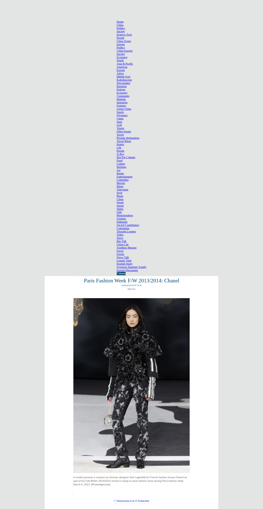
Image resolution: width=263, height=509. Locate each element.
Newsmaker (123, 83)
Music (120, 186)
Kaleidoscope (124, 79)
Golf (119, 125)
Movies (121, 183)
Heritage (121, 167)
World (120, 60)
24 (139, 501)
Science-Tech (124, 34)
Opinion (121, 105)
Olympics (122, 115)
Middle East (123, 76)
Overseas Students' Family (132, 267)
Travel (120, 134)
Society (121, 31)
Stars (119, 121)
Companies (123, 96)
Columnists (123, 228)
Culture (121, 163)
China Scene (124, 41)
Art (118, 170)
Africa (120, 73)
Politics (121, 28)
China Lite (123, 244)
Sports (120, 112)
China (120, 25)
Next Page (144, 501)
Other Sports (124, 131)
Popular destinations (128, 137)
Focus (120, 250)
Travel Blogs (124, 141)
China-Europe (125, 50)
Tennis (120, 128)
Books (120, 173)
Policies (121, 89)
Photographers (125, 215)
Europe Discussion (127, 270)
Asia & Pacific (125, 63)
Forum (120, 254)
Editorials (122, 221)
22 (133, 501)
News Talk (123, 257)
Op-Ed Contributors (128, 225)
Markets (121, 99)
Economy (122, 57)
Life (119, 147)
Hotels (120, 144)
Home (120, 21)
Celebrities (123, 179)
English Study (125, 263)
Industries (122, 102)
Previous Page (123, 501)
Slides (120, 208)
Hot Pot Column (126, 157)
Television (122, 189)
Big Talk (121, 241)
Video (120, 234)
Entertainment (124, 176)
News (120, 238)
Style (119, 192)
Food (120, 160)
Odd (119, 212)
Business (122, 86)
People (120, 37)
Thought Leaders (126, 231)
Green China (124, 108)
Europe (121, 44)
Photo (120, 196)
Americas (122, 66)
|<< (115, 501)
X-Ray (120, 154)
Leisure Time (124, 260)
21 (131, 501)
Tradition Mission (127, 247)
